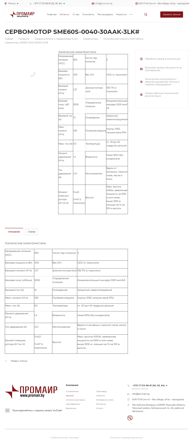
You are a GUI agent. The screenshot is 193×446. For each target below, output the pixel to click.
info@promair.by (103, 3)
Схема (31, 231)
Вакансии (71, 408)
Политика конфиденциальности (126, 437)
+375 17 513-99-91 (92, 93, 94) (47, 3)
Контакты (101, 404)
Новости (100, 395)
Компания (72, 385)
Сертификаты (73, 404)
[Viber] (130, 418)
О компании (72, 391)
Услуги (99, 408)
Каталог (70, 395)
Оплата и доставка (75, 400)
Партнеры (101, 391)
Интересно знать (105, 400)
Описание (14, 231)
